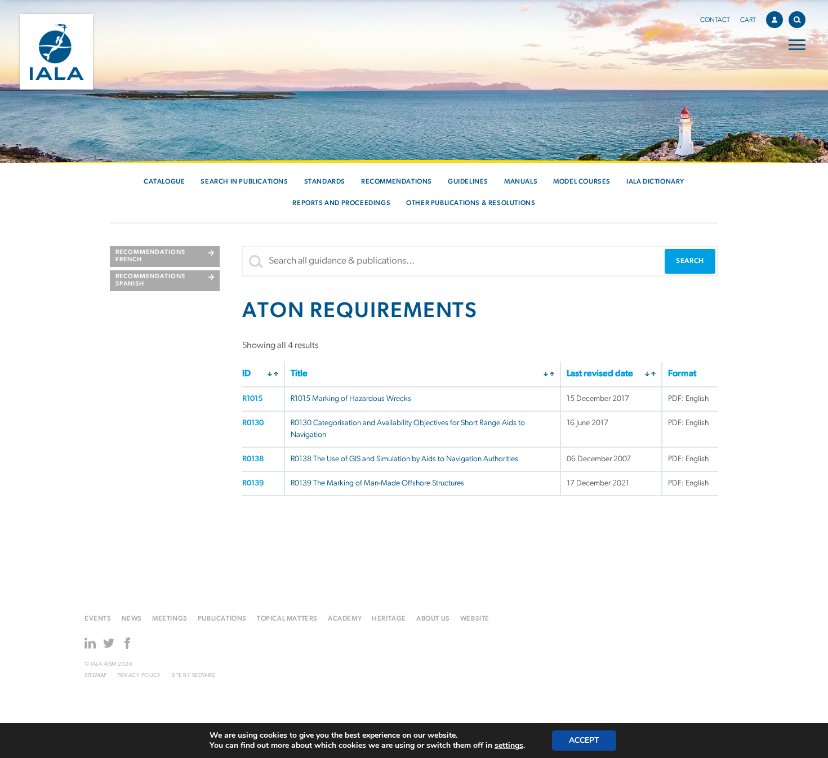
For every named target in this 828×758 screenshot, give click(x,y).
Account (774, 19)
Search (797, 19)
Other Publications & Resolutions (470, 203)
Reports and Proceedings (341, 203)
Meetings (170, 619)
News (132, 619)
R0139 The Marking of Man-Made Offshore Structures (377, 483)
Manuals (520, 182)
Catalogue (164, 182)
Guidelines (468, 182)
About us (433, 619)
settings (509, 746)
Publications (222, 619)
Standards (324, 182)
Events (98, 619)
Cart (748, 20)
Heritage (389, 619)
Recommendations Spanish (150, 280)
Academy (345, 619)
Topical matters (287, 619)
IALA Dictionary (655, 182)
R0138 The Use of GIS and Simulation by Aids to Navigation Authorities (404, 459)
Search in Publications (244, 182)
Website (474, 619)
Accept (584, 740)
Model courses (582, 182)
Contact (715, 20)
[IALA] (56, 52)
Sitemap (95, 675)
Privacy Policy (139, 675)
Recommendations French (150, 256)
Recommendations (396, 182)
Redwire (204, 675)
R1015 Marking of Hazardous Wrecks (351, 399)
